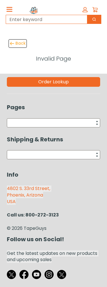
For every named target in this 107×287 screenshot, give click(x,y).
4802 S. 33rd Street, (29, 188)
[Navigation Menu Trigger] (9, 9)
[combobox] (44, 19)
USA (11, 201)
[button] (85, 9)
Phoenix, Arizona (25, 195)
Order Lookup (53, 82)
